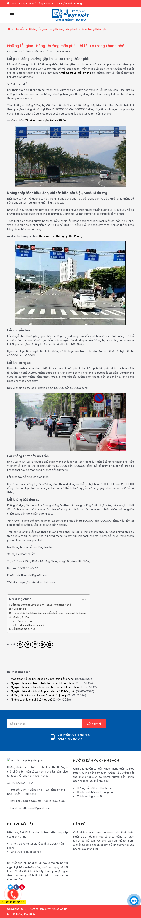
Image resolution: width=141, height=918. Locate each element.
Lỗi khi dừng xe (24, 621)
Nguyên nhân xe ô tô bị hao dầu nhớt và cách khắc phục (45, 687)
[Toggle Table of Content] (82, 599)
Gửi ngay (93, 723)
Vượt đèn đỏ (19, 608)
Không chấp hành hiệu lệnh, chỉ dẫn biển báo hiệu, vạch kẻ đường (49, 612)
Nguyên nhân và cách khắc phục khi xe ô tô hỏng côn (43, 691)
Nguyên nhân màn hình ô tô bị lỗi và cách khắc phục (42, 683)
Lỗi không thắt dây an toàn (31, 624)
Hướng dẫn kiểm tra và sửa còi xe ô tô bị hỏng (39, 695)
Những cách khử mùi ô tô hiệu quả (31, 699)
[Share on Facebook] (20, 644)
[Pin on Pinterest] (42, 644)
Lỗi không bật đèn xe (23, 628)
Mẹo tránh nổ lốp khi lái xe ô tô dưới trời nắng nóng (42, 679)
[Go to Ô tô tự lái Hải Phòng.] (11, 29)
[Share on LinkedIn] (49, 644)
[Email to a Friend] (35, 644)
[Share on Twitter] (27, 644)
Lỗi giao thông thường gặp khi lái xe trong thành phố (41, 604)
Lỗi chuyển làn (20, 617)
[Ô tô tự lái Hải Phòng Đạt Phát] (70, 14)
